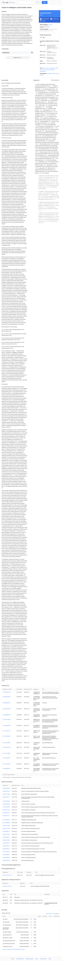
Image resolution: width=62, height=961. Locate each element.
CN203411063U (6, 825)
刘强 (45, 27)
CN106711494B (6, 794)
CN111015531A (6, 730)
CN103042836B (6, 801)
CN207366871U (6, 837)
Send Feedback (20, 958)
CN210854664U (6, 854)
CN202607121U (6, 815)
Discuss (42, 75)
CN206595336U (6, 804)
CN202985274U (6, 831)
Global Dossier (55, 73)
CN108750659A (6, 708)
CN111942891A (6, 736)
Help (50, 958)
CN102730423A (6, 819)
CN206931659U (6, 840)
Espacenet (49, 73)
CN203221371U (6, 797)
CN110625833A (6, 725)
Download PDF (45, 18)
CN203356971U (6, 848)
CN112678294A (6, 822)
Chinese (50, 24)
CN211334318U (6, 851)
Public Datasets (29, 958)
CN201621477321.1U (7, 875)
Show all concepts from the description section (14, 949)
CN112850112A (6, 747)
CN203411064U (6, 834)
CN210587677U (6, 843)
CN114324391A (6, 758)
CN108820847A (6, 714)
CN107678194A (6, 807)
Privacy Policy (43, 958)
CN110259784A (6, 719)
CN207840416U (6, 812)
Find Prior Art (55, 18)
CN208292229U (6, 860)
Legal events (52, 68)
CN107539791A (6, 692)
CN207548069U (6, 857)
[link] (5, 919)
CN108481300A (6, 696)
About (12, 958)
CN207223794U (6, 828)
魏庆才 (48, 27)
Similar (43, 20)
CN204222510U (6, 791)
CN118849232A (6, 768)
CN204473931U (6, 846)
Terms (36, 958)
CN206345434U (6, 788)
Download (49, 913)
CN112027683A (6, 742)
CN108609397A (6, 702)
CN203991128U (6, 809)
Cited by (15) (45, 68)
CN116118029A (6, 764)
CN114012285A (6, 753)
